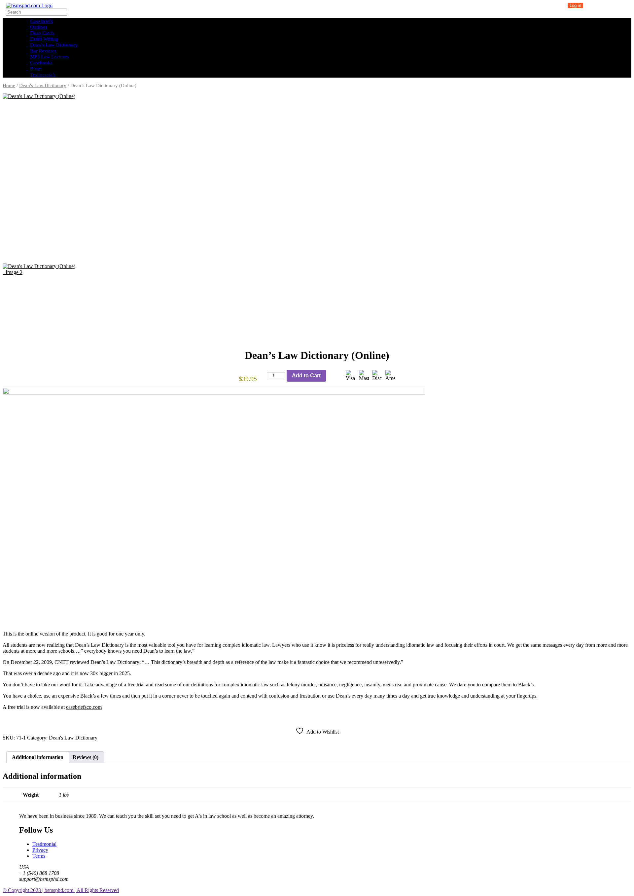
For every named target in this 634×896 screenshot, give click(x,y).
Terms (38, 856)
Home (9, 85)
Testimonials (43, 74)
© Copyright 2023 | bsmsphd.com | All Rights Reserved (61, 890)
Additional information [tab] (37, 757)
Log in (575, 5)
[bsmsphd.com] (29, 5)
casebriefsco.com (84, 707)
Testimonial (44, 844)
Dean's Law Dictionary (42, 85)
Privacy (40, 850)
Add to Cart (306, 375)
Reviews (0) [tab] (85, 757)
